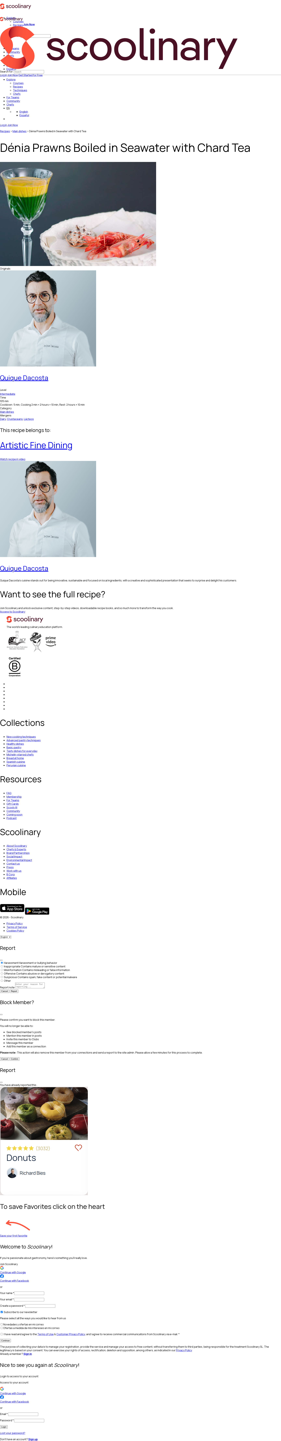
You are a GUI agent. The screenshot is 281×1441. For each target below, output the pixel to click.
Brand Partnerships (18, 853)
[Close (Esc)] (1, 960)
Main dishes (20, 131)
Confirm (14, 1059)
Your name (7, 1293)
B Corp (11, 874)
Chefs (10, 104)
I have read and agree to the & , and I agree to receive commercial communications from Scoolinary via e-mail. (91, 1334)
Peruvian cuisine (16, 765)
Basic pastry (14, 747)
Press (10, 867)
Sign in (27, 1354)
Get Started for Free (30, 75)
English (24, 111)
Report (14, 991)
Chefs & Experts (16, 849)
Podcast (12, 818)
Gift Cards (13, 804)
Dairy (3, 419)
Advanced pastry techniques (24, 740)
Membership (14, 796)
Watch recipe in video (12, 459)
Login (3, 1427)
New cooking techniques (21, 736)
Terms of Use (45, 1334)
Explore (11, 79)
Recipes (5, 131)
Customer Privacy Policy (70, 1334)
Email (4, 1414)
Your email (7, 1299)
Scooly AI (12, 807)
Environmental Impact (19, 860)
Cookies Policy (15, 930)
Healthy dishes (15, 744)
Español (24, 115)
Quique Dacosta (24, 377)
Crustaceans (15, 419)
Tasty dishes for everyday (22, 751)
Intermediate (7, 394)
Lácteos (29, 419)
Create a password (12, 1306)
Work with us (14, 871)
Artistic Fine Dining (36, 445)
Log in (3, 75)
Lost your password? (12, 1433)
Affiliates (12, 878)
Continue (5, 1340)
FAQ (9, 793)
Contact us (13, 863)
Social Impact (14, 856)
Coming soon (14, 814)
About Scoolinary (17, 846)
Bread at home (15, 758)
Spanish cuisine (16, 762)
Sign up (33, 1439)
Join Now (12, 75)
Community (13, 101)
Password (7, 1420)
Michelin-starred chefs (20, 754)
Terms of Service (17, 927)
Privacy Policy (15, 923)
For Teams (13, 97)
